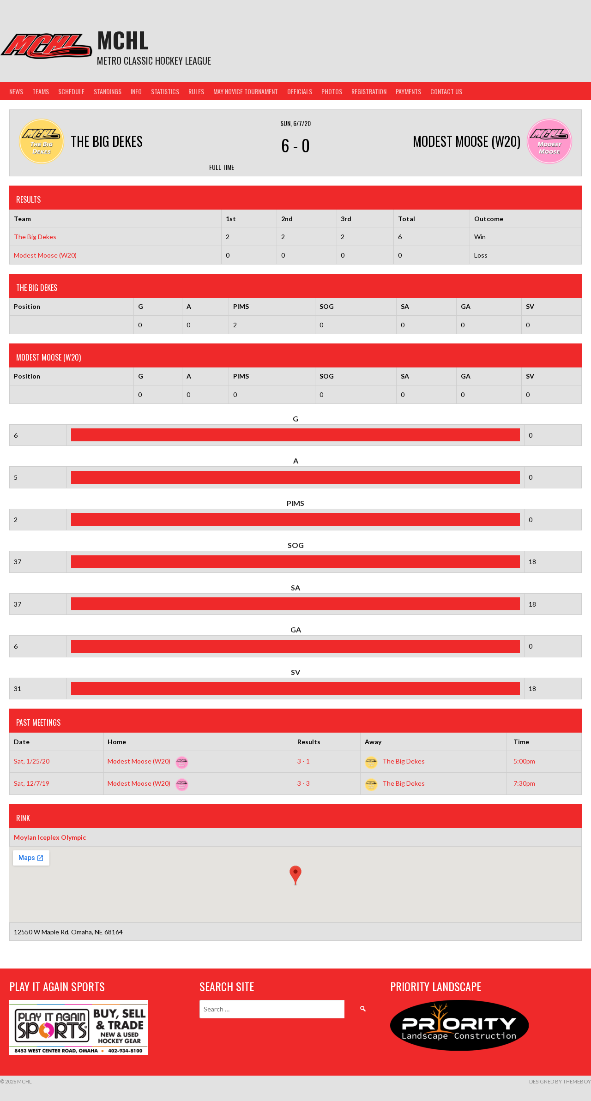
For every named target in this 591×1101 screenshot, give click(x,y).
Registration (368, 91)
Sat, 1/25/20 (31, 761)
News (16, 91)
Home (117, 742)
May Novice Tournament (245, 91)
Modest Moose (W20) (45, 255)
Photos (331, 91)
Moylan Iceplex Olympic (50, 837)
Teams (40, 91)
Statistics (165, 91)
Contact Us (446, 91)
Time (521, 742)
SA (405, 306)
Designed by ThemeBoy (560, 1081)
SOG (327, 306)
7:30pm (524, 783)
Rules (196, 91)
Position (27, 306)
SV (530, 306)
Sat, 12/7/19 (31, 783)
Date (22, 742)
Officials (299, 91)
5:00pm (524, 761)
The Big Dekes (35, 237)
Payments (408, 91)
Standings (107, 91)
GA (465, 306)
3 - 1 (303, 761)
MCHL (122, 39)
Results (308, 742)
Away (373, 742)
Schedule (71, 91)
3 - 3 (303, 783)
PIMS (241, 306)
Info (136, 91)
